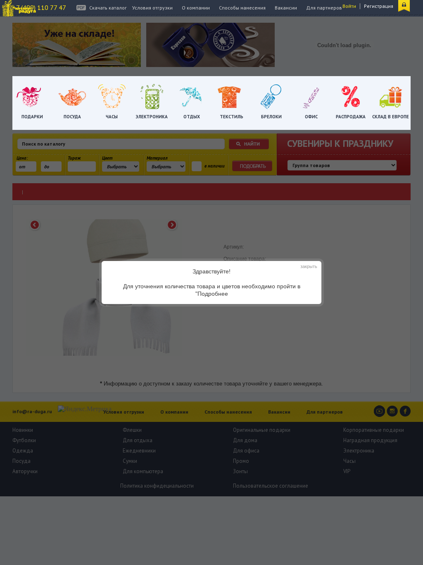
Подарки (32, 117)
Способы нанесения (242, 8)
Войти (349, 6)
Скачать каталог (108, 8)
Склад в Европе (390, 117)
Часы (112, 117)
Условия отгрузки (152, 8)
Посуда (72, 117)
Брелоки (271, 117)
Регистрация (378, 6)
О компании (196, 8)
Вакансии (286, 8)
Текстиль (231, 117)
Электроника (152, 117)
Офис (311, 117)
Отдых (191, 117)
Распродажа (351, 117)
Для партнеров (324, 8)
